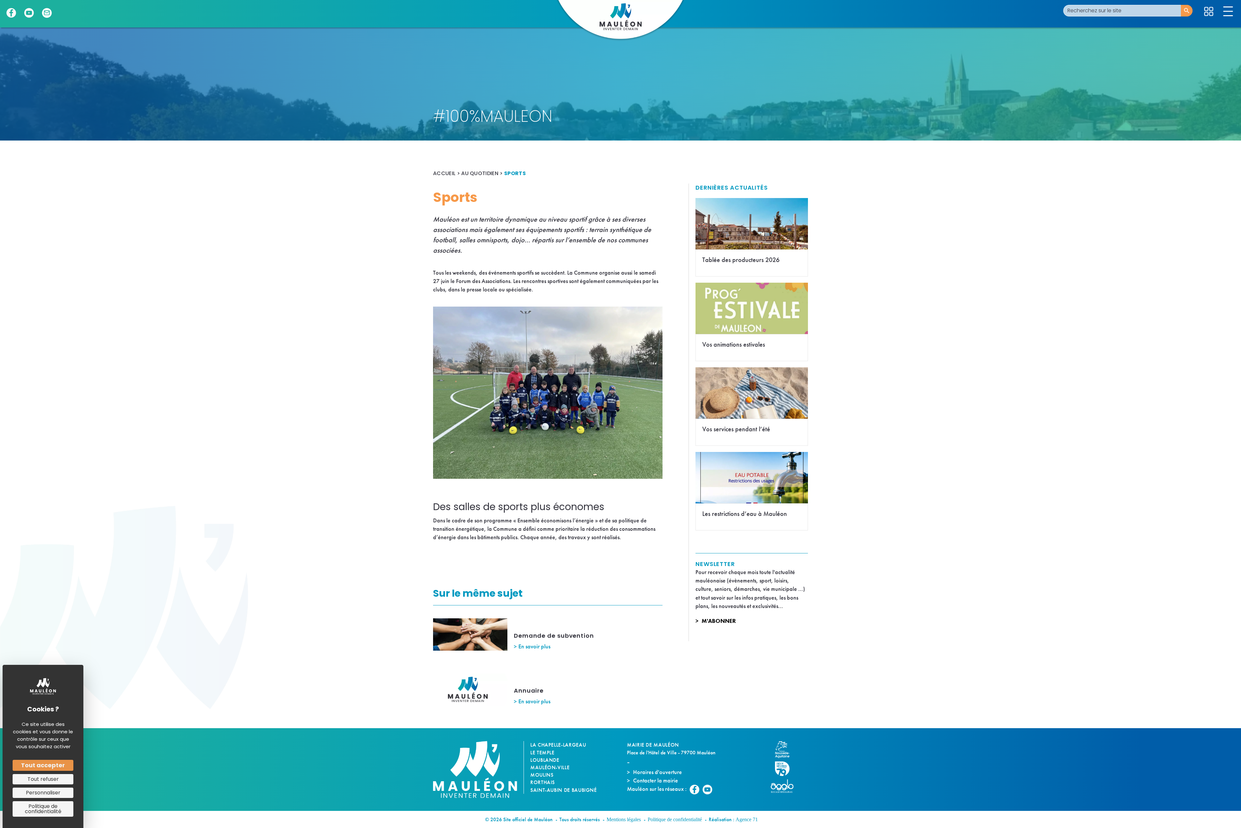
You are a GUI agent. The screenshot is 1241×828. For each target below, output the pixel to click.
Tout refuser (43, 779)
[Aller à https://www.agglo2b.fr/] (785, 786)
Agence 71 (747, 819)
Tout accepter (43, 765)
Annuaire (529, 691)
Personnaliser (43, 792)
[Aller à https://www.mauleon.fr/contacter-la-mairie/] (47, 13)
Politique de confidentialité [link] (43, 808)
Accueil (444, 173)
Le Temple (542, 752)
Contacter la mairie (655, 780)
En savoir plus (534, 646)
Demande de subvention (554, 636)
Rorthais (542, 782)
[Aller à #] (1209, 11)
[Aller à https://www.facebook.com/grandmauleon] (11, 13)
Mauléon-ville (549, 767)
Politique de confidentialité (675, 819)
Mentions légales (624, 819)
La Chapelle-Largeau (558, 744)
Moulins (541, 774)
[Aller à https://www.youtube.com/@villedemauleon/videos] (29, 13)
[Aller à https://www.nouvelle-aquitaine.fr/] (785, 749)
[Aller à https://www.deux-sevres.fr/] (785, 768)
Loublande (544, 760)
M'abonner (719, 620)
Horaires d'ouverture (657, 772)
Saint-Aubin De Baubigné (563, 790)
